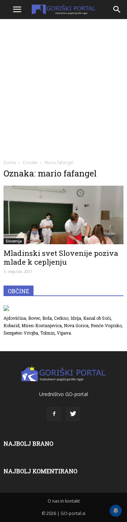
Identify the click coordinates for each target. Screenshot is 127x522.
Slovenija (14, 241)
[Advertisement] (63, 88)
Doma (10, 163)
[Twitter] (73, 414)
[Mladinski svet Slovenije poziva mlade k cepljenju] (63, 215)
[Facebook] (54, 414)
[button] (117, 9)
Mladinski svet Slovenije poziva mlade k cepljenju (61, 257)
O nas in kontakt (64, 501)
